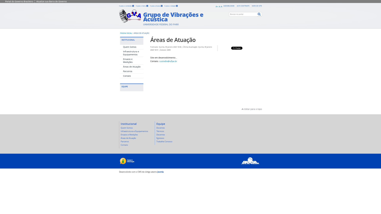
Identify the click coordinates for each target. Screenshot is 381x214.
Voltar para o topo (252, 109)
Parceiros (127, 71)
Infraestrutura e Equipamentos (131, 53)
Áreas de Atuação (131, 66)
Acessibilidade (228, 6)
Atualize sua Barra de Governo (51, 1)
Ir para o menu (142, 6)
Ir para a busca (156, 6)
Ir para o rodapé (170, 6)
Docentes (160, 128)
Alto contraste (243, 6)
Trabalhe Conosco (164, 141)
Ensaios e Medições (128, 60)
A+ (217, 6)
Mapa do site (257, 6)
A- (222, 6)
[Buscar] (259, 14)
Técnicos (160, 131)
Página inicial (126, 33)
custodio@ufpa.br (168, 61)
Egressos (160, 138)
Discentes (160, 134)
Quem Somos (129, 46)
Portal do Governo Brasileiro (19, 1)
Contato (127, 75)
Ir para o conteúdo (126, 6)
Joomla (160, 172)
